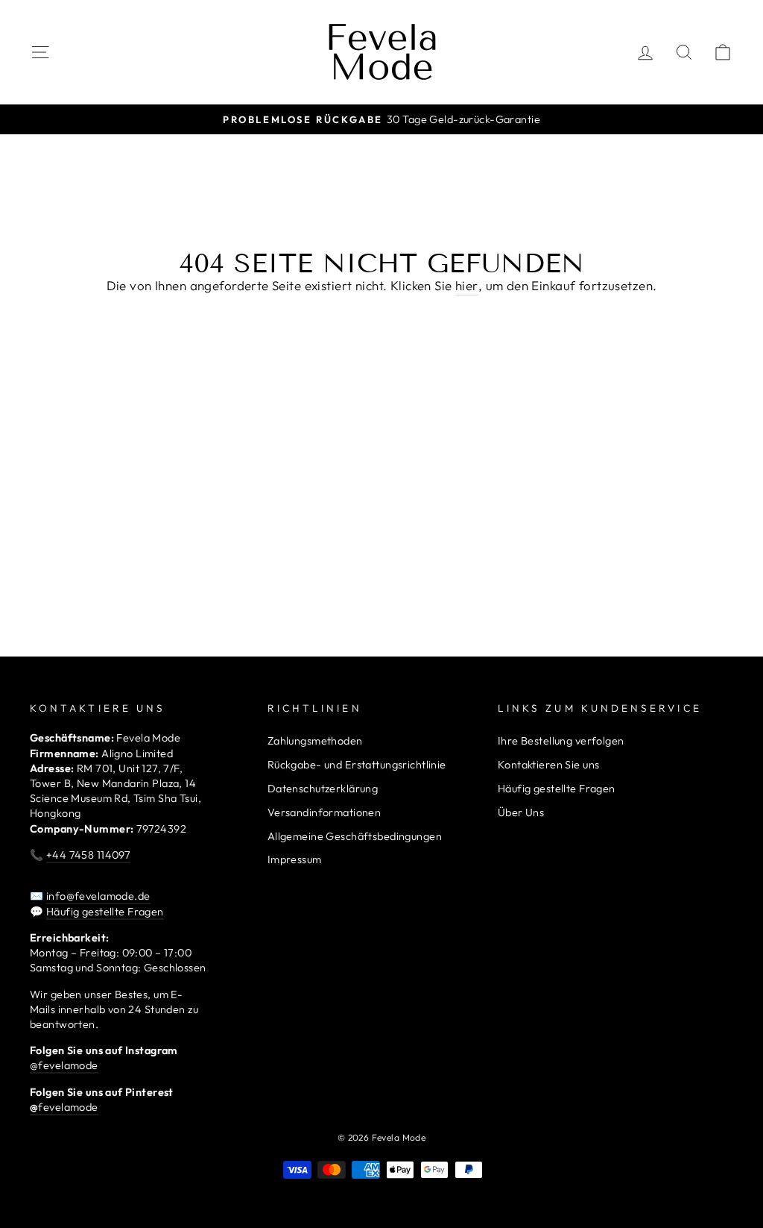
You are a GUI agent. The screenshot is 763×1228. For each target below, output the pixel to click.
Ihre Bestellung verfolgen (561, 741)
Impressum (294, 859)
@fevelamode (64, 1065)
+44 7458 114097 (88, 855)
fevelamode (64, 1107)
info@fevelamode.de (98, 896)
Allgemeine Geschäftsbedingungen (354, 836)
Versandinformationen (324, 812)
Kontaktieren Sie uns (549, 764)
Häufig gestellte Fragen (105, 911)
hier (466, 285)
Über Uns (521, 812)
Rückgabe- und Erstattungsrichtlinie (356, 764)
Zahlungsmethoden (315, 741)
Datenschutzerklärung (323, 788)
